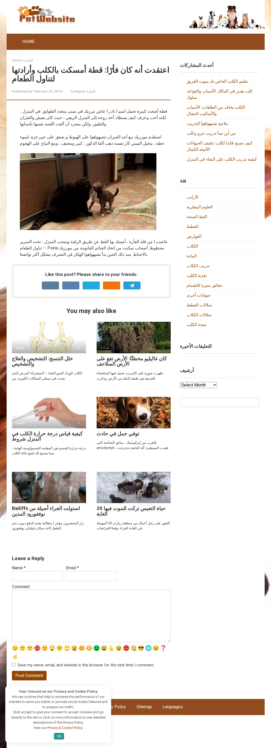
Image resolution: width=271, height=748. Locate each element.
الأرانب (192, 197)
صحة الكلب (197, 324)
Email (72, 567)
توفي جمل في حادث (118, 433)
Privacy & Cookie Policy (64, 728)
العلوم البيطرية (200, 206)
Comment (21, 586)
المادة (91, 91)
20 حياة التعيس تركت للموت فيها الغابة (131, 511)
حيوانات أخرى (199, 295)
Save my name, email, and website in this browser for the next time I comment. (86, 665)
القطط (192, 226)
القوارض (194, 236)
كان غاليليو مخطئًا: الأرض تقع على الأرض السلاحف (132, 361)
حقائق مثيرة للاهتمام (205, 285)
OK (59, 736)
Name (19, 567)
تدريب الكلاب (198, 265)
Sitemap (144, 706)
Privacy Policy (113, 706)
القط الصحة (197, 216)
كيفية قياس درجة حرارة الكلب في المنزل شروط (47, 436)
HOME (28, 41)
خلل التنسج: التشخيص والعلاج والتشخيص (42, 361)
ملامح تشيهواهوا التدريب (207, 123)
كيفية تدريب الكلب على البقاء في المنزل (222, 159)
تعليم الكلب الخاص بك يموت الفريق (217, 81)
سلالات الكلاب (199, 314)
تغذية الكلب (197, 275)
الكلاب (192, 246)
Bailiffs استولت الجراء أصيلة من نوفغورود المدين (46, 511)
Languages (172, 706)
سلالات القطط (199, 304)
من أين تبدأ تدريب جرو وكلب (211, 133)
